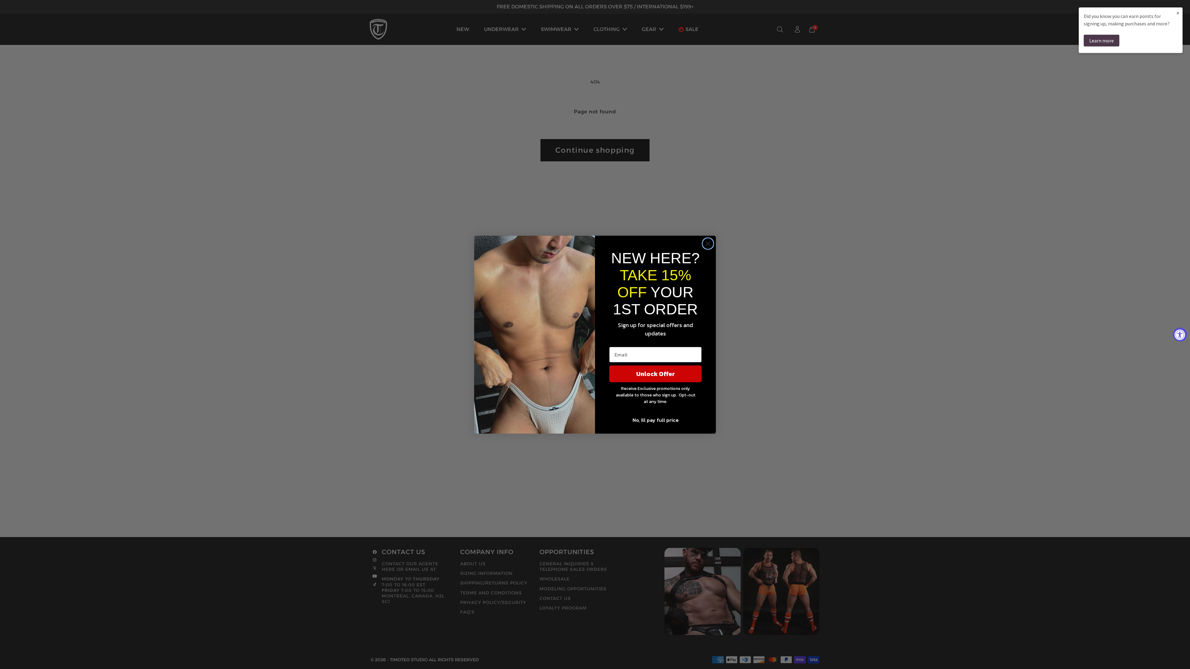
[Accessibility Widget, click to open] (1180, 335)
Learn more (1101, 40)
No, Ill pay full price (655, 420)
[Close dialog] (708, 243)
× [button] (1177, 13)
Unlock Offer (655, 373)
